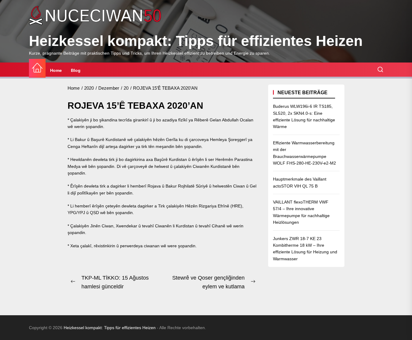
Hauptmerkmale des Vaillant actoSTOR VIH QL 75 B (299, 182)
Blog (76, 70)
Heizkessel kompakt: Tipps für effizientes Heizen (196, 41)
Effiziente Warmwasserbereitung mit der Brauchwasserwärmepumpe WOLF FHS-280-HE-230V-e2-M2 (304, 152)
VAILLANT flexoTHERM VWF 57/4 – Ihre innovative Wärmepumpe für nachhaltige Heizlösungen (301, 212)
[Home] (37, 68)
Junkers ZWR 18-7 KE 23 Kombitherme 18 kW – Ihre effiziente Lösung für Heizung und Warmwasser (305, 248)
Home (56, 70)
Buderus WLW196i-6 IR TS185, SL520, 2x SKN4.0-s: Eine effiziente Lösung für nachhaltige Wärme (304, 116)
